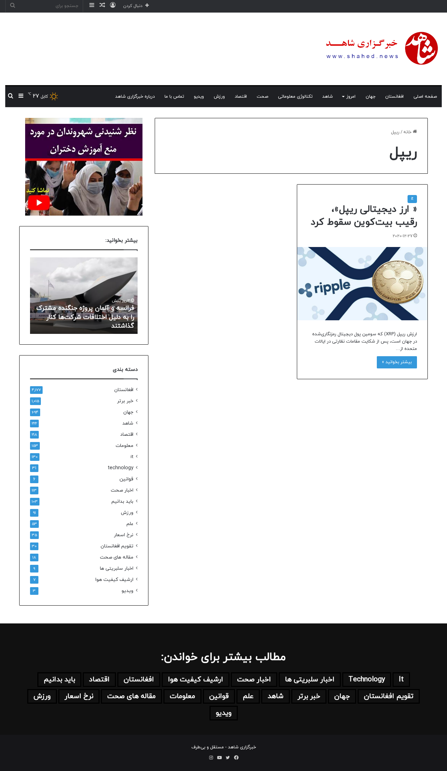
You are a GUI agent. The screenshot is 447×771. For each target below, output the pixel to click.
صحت (262, 96)
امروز (351, 96)
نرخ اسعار (123, 535)
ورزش (219, 96)
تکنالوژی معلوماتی (295, 96)
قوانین (126, 479)
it (412, 199)
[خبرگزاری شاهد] (381, 49)
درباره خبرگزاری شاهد (135, 96)
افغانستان (394, 96)
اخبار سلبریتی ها (116, 568)
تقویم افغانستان (117, 546)
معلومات (124, 445)
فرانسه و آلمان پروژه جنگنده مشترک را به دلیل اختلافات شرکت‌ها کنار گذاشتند (85, 317)
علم (129, 524)
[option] (84, 295)
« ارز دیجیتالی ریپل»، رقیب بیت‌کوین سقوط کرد (364, 216)
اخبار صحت (122, 490)
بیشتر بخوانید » (397, 362)
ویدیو (199, 96)
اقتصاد (241, 96)
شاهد (327, 96)
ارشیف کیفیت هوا (114, 579)
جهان (370, 96)
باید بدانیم (122, 501)
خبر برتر (125, 401)
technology (120, 468)
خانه (408, 132)
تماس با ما (174, 96)
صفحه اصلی (425, 96)
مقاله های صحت (116, 557)
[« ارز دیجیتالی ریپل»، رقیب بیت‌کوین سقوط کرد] (362, 283)
